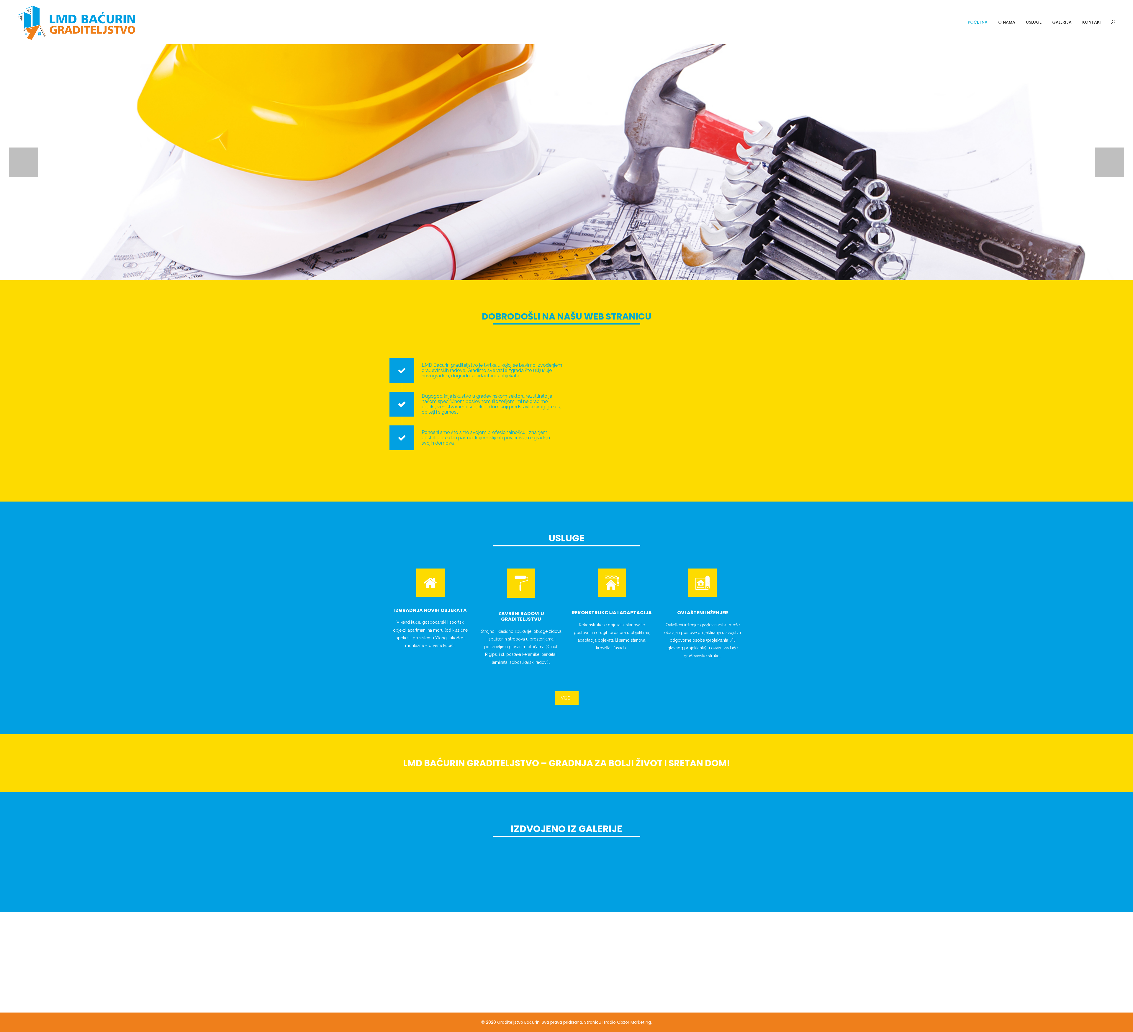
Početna (978, 22)
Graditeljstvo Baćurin (518, 1022)
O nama (1006, 22)
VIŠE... (566, 698)
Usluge (1034, 22)
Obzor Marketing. (634, 1022)
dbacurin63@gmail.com (699, 977)
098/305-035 (686, 963)
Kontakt (1092, 22)
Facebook (671, 990)
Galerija (1062, 22)
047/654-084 (682, 950)
